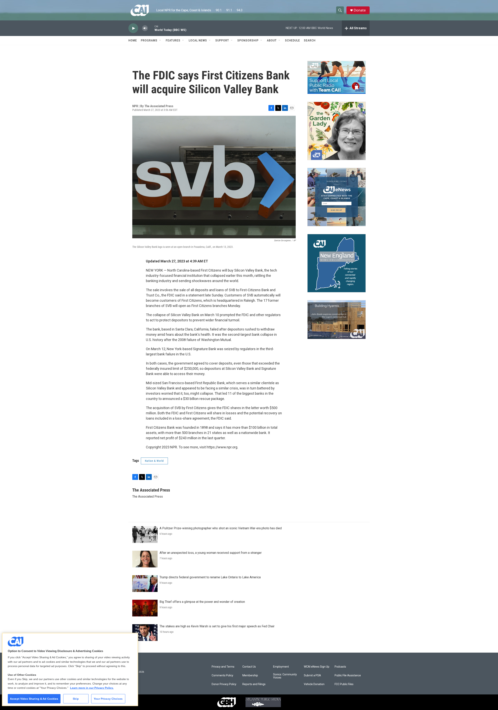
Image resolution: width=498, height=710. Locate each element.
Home (132, 40)
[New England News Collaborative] (337, 263)
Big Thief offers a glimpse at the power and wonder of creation (202, 602)
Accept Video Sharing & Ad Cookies (34, 698)
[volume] (145, 28)
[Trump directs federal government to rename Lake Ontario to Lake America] (145, 583)
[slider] (151, 28)
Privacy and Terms (223, 666)
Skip (76, 698)
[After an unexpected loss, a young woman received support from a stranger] (145, 559)
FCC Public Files (344, 684)
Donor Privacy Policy (224, 684)
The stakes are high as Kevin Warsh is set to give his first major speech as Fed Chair (217, 626)
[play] (133, 28)
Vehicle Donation (314, 684)
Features (173, 40)
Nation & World (154, 460)
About (272, 40)
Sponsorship (248, 40)
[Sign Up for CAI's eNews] (337, 197)
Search (310, 40)
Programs (149, 40)
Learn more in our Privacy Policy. (92, 687)
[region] (70, 669)
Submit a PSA (312, 675)
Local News (198, 40)
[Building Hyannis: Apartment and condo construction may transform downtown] (337, 319)
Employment (281, 666)
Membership (250, 675)
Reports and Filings (254, 684)
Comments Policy (222, 675)
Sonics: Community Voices (285, 676)
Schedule (292, 40)
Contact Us (249, 666)
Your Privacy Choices (108, 698)
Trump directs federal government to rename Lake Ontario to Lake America (210, 577)
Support (222, 40)
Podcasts (340, 666)
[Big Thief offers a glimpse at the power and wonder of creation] (145, 608)
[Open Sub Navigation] (160, 40)
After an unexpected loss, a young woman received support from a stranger (211, 553)
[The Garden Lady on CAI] (337, 131)
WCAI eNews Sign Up (316, 666)
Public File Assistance (348, 675)
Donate (360, 10)
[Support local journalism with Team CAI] (337, 77)
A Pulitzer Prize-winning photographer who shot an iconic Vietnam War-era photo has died (221, 528)
